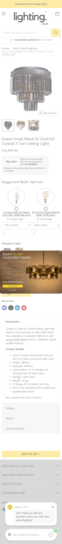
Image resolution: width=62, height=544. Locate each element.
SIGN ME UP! (13, 286)
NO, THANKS (12, 290)
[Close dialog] (60, 252)
